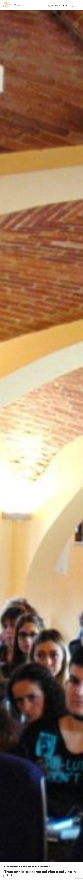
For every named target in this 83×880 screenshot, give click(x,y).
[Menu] (78, 5)
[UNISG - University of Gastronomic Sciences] (12, 5)
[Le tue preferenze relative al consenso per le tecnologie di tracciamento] (4, 876)
